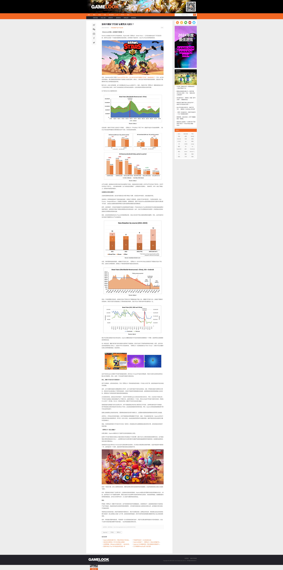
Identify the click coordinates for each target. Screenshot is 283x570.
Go (194, 14)
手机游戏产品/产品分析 (117, 27)
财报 (192, 138)
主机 (105, 14)
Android (179, 138)
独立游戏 (111, 14)
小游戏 (185, 144)
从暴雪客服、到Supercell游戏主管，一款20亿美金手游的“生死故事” (116, 544)
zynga (192, 144)
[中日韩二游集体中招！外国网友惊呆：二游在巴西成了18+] (186, 79)
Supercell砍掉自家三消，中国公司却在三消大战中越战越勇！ (116, 540)
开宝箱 (112, 532)
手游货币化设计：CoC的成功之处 (142, 540)
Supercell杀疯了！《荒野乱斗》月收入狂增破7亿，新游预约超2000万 (146, 542)
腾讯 (179, 151)
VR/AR (122, 14)
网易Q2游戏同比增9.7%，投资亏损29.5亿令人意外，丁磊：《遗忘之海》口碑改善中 (186, 93)
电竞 (128, 14)
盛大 (186, 149)
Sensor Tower (193, 151)
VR (179, 144)
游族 (192, 156)
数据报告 (133, 17)
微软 (186, 154)
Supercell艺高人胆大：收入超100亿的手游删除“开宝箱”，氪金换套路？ (136, 77)
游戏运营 (126, 17)
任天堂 (179, 141)
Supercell (105, 532)
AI (117, 14)
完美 (186, 138)
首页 (89, 14)
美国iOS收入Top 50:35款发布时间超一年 (114, 546)
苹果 (179, 136)
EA (185, 146)
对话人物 (103, 17)
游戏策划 (118, 17)
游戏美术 (110, 17)
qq (185, 141)
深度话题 (95, 17)
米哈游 (192, 136)
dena (179, 133)
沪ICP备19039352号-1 (192, 560)
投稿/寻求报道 (193, 558)
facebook (192, 149)
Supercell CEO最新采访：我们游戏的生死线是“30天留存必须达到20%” (146, 544)
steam (185, 151)
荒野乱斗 (119, 532)
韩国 (192, 154)
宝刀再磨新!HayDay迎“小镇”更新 (142, 546)
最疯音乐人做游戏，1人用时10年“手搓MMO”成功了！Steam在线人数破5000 (186, 123)
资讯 (94, 14)
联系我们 (187, 558)
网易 (192, 141)
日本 (186, 156)
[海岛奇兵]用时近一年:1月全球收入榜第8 (114, 542)
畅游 (179, 146)
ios (192, 146)
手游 (99, 14)
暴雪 (186, 136)
